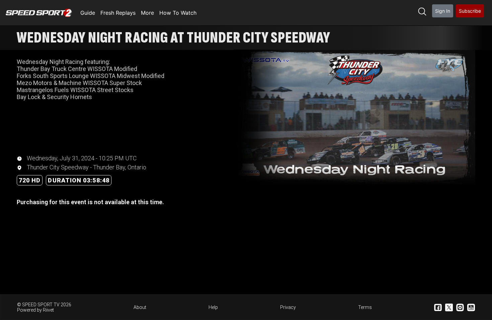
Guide (87, 12)
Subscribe (470, 11)
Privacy (288, 307)
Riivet (48, 310)
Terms (365, 307)
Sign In (442, 11)
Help (213, 307)
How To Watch (177, 12)
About (140, 307)
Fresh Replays (118, 12)
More (147, 12)
